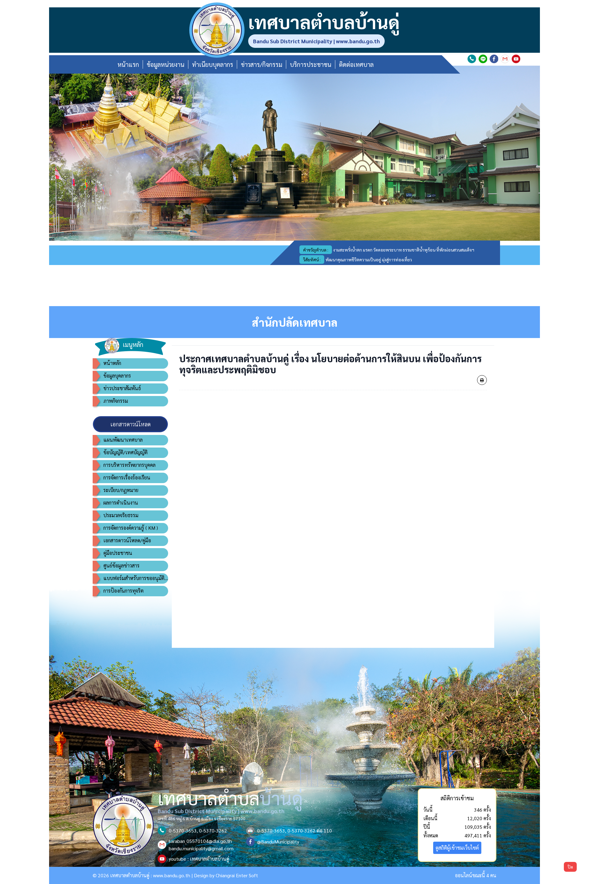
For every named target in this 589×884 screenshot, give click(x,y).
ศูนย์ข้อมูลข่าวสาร (121, 565)
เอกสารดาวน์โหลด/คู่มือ (127, 540)
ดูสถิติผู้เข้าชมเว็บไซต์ (457, 847)
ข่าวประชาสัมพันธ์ (122, 388)
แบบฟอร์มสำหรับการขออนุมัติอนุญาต (135, 578)
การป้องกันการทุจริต (123, 590)
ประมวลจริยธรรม (120, 515)
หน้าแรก (128, 64)
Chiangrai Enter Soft (237, 875)
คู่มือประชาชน (117, 553)
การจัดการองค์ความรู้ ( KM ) (130, 528)
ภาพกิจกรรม (115, 401)
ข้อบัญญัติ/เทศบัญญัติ (125, 452)
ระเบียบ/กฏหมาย (120, 490)
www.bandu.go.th (171, 875)
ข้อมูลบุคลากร (117, 375)
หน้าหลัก (112, 363)
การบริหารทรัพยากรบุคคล (129, 465)
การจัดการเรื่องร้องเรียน (126, 477)
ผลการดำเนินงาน (120, 502)
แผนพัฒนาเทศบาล (123, 439)
